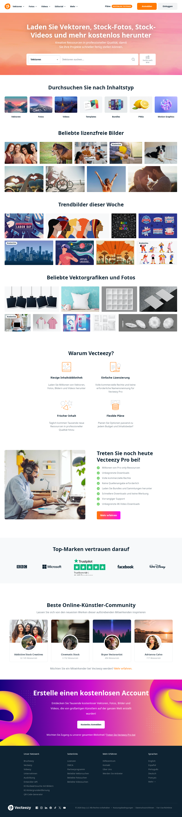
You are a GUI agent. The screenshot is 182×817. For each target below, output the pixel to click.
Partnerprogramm (76, 769)
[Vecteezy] (7, 6)
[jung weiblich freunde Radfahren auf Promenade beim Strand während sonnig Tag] (65, 179)
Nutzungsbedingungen (123, 807)
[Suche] (133, 59)
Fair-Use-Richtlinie (164, 807)
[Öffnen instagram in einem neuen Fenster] (41, 808)
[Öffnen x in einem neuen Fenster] (60, 808)
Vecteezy (28, 765)
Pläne (107, 6)
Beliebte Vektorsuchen (78, 773)
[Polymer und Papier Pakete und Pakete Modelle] (104, 322)
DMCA (70, 765)
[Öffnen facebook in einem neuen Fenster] (37, 808)
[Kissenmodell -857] (80, 299)
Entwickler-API (31, 781)
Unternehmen (30, 773)
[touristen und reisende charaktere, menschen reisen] (157, 253)
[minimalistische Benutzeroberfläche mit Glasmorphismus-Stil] (76, 322)
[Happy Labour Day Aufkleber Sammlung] (158, 225)
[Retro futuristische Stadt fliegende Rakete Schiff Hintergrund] (115, 253)
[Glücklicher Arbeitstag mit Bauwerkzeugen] (24, 225)
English (152, 761)
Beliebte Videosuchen (77, 781)
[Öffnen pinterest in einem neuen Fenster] (50, 808)
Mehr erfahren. (122, 668)
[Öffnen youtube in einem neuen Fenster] (64, 808)
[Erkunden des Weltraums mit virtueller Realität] (75, 253)
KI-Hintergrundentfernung (37, 790)
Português (153, 769)
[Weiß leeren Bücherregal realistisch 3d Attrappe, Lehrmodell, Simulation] (119, 299)
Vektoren (17, 6)
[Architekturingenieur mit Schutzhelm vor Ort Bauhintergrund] (125, 153)
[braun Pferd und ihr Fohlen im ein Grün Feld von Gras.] (56, 153)
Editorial (59, 6)
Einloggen (168, 6)
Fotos (31, 6)
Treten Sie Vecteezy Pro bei (120, 734)
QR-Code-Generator (33, 794)
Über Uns (107, 769)
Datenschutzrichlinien (145, 807)
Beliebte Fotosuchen (77, 777)
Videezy (27, 769)
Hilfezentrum (109, 761)
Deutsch (152, 773)
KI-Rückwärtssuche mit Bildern (39, 786)
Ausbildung (29, 777)
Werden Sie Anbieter (113, 773)
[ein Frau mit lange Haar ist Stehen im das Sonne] (106, 179)
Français (152, 777)
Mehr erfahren (108, 515)
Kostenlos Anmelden (91, 724)
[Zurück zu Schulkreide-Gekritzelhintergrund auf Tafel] (124, 225)
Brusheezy (29, 761)
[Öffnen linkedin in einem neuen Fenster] (46, 808)
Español (152, 765)
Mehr (72, 6)
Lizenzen (71, 761)
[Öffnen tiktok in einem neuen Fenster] (55, 808)
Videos (44, 6)
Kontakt (106, 765)
